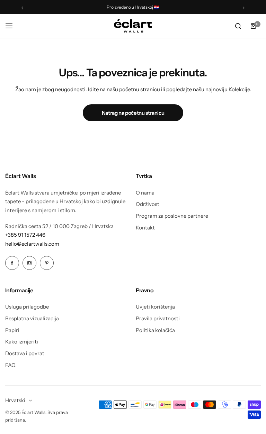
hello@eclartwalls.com (32, 243)
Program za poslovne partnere (172, 216)
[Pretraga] (238, 26)
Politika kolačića (155, 330)
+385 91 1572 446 (25, 235)
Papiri (12, 330)
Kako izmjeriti (21, 341)
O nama (145, 192)
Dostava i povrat (24, 353)
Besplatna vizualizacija (32, 318)
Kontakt (145, 227)
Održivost (147, 204)
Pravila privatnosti (158, 318)
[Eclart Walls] (133, 26)
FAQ (10, 365)
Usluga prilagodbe (27, 306)
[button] (22, 8)
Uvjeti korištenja (155, 306)
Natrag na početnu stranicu (133, 113)
